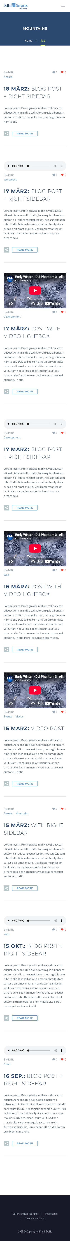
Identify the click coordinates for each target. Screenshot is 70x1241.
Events (8, 716)
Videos (20, 716)
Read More (25, 133)
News (7, 1064)
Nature (8, 77)
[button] (6, 133)
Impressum (51, 1214)
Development (12, 316)
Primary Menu (63, 6)
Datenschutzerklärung (25, 1214)
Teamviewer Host (35, 1218)
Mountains (22, 813)
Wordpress (10, 179)
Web (6, 575)
